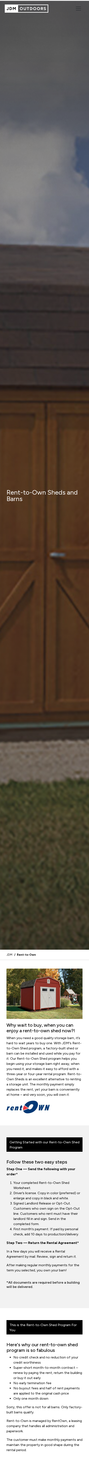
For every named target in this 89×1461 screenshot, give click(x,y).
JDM (9, 954)
